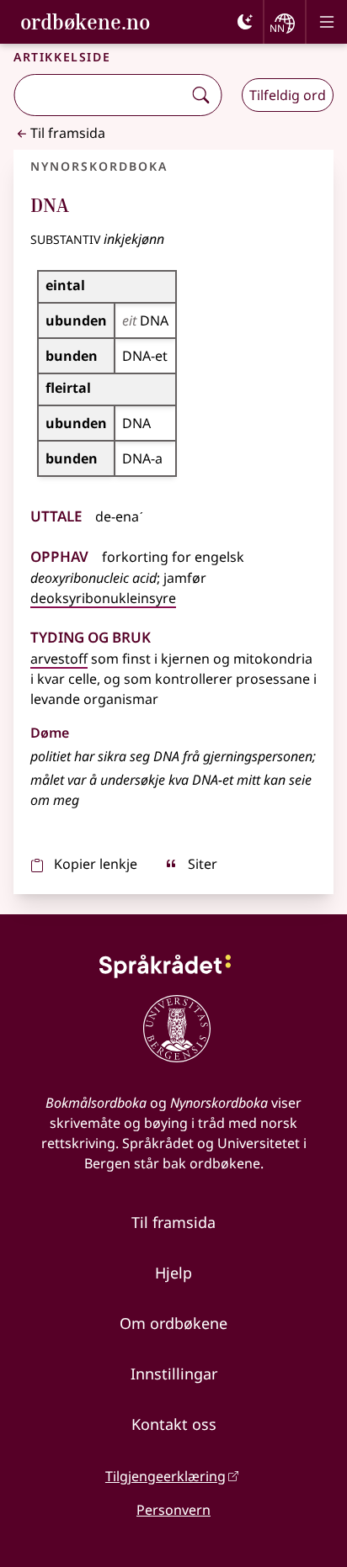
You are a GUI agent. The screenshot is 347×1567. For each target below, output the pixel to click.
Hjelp (173, 1273)
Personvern (173, 1510)
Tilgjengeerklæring (165, 1476)
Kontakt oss (173, 1424)
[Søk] (200, 95)
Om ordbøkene (173, 1323)
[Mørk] (245, 21)
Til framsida (67, 133)
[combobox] (99, 95)
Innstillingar (174, 1373)
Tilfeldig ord (287, 95)
